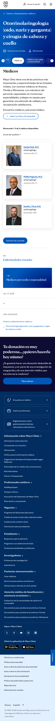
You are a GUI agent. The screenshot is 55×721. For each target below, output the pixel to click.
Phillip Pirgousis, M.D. (33, 176)
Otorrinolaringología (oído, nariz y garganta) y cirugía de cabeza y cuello (28, 327)
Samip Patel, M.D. (31, 147)
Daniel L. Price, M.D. (32, 206)
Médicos (18, 60)
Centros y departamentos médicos (21, 13)
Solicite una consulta (15, 240)
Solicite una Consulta (16, 51)
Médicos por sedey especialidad (35, 60)
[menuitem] (18, 61)
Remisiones (38, 51)
